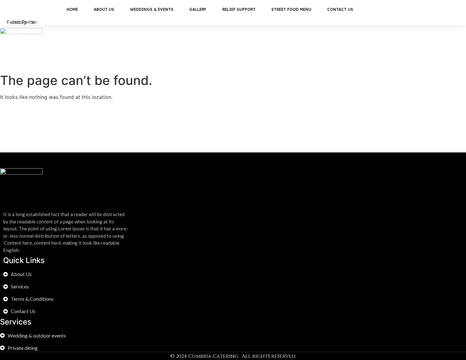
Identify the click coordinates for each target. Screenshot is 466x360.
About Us (104, 9)
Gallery (197, 9)
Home (72, 9)
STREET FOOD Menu (291, 9)
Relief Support (239, 9)
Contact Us (340, 9)
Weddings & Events (151, 9)
